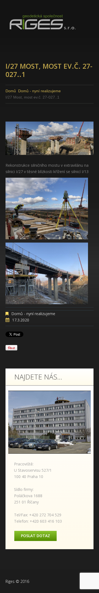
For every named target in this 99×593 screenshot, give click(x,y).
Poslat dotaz (35, 535)
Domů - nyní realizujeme (39, 91)
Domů (11, 91)
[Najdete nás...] (49, 422)
